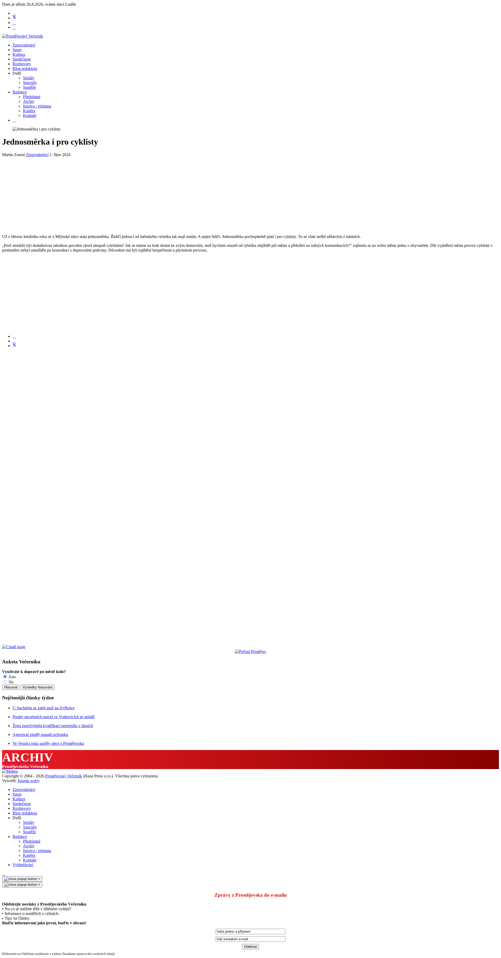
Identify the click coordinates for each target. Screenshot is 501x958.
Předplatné (31, 96)
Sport (17, 49)
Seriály (28, 78)
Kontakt (29, 115)
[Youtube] (14, 22)
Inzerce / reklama (37, 106)
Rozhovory (22, 64)
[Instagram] (14, 27)
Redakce (20, 92)
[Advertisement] (158, 193)
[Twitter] (14, 18)
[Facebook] (14, 13)
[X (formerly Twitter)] (14, 345)
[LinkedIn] (14, 341)
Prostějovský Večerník (63, 776)
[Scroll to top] (3, 873)
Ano (12, 677)
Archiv (28, 101)
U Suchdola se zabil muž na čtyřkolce (44, 708)
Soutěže (29, 87)
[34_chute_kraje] (13, 647)
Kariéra (29, 111)
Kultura (19, 54)
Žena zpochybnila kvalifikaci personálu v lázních (53, 725)
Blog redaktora (25, 68)
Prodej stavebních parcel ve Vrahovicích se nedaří (53, 717)
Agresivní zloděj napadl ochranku (40, 734)
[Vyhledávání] (14, 120)
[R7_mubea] (10, 771)
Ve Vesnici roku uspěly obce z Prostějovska (48, 743)
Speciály (30, 82)
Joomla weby (28, 780)
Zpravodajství (24, 45)
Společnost (22, 59)
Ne (11, 682)
